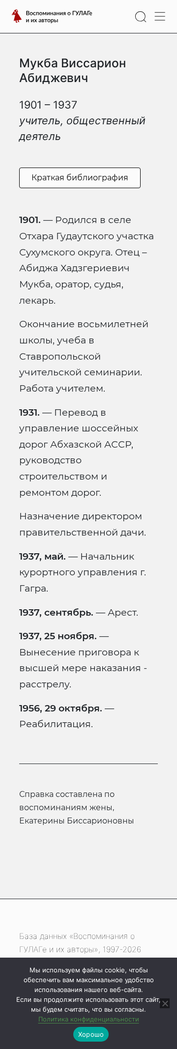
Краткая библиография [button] (79, 177)
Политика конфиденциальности (88, 1019)
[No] (165, 1003)
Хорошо (91, 1034)
